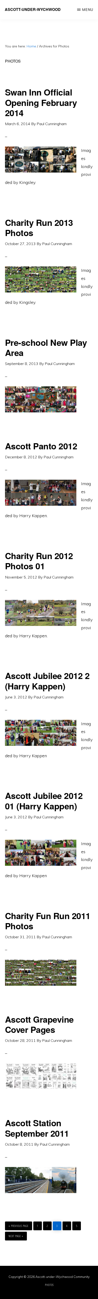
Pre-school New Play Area (46, 347)
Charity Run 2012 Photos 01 (39, 560)
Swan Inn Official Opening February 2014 (41, 102)
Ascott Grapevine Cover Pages (39, 1024)
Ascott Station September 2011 (37, 1128)
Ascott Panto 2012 (41, 446)
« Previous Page (19, 1225)
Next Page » (15, 1235)
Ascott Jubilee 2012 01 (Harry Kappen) (44, 800)
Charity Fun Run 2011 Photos (47, 920)
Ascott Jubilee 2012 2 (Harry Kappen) (47, 680)
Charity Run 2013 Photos (39, 227)
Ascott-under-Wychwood (33, 9)
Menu (87, 9)
